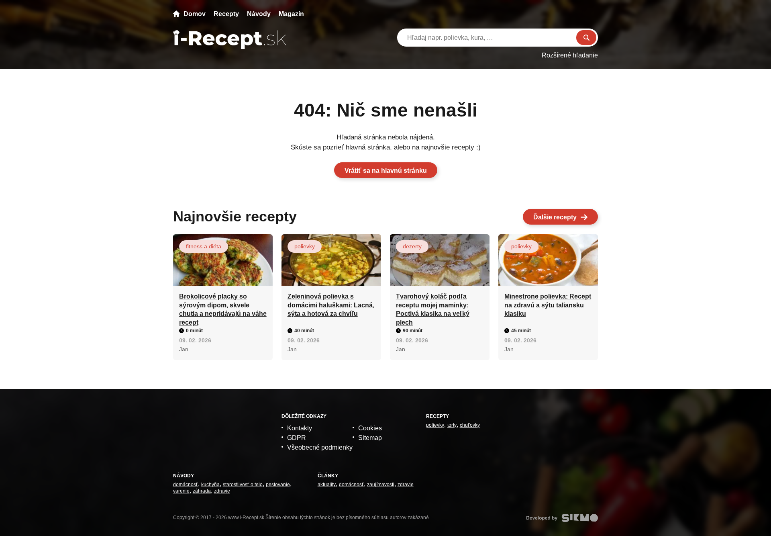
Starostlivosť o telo (243, 484)
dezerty (412, 246)
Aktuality (327, 484)
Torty (452, 425)
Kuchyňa (210, 484)
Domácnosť (185, 484)
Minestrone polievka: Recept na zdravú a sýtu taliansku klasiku (547, 305)
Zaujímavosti (380, 484)
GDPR (296, 437)
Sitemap (370, 437)
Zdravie (222, 491)
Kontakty (299, 428)
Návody (259, 13)
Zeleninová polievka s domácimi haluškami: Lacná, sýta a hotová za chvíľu (331, 305)
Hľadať (586, 37)
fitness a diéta (203, 246)
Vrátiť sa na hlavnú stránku (386, 170)
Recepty (226, 13)
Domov (195, 13)
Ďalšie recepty (555, 217)
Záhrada (202, 491)
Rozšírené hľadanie (570, 55)
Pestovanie (278, 484)
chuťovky (470, 425)
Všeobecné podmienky (320, 447)
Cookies (370, 428)
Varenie (181, 491)
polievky (304, 246)
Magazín (291, 13)
